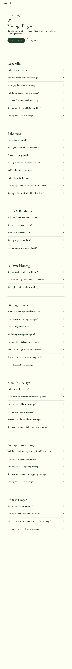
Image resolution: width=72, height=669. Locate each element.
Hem (9, 16)
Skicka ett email (16, 40)
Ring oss (33, 40)
